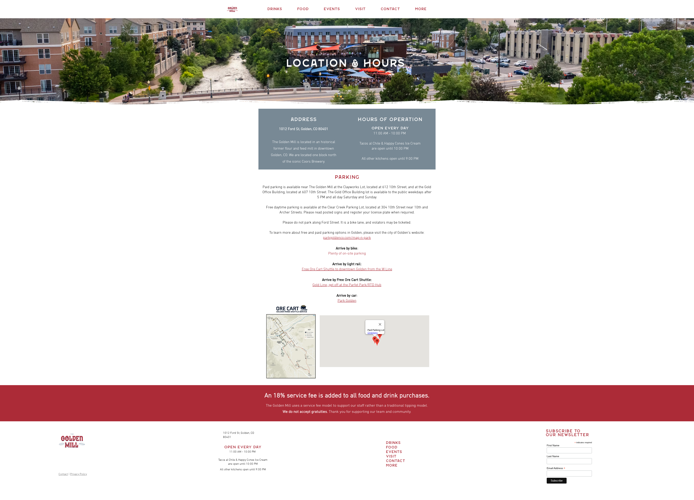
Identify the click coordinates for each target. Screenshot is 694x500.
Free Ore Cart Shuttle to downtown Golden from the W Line (347, 269)
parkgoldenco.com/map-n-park (347, 238)
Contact (63, 474)
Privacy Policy (78, 474)
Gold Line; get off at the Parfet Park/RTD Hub (346, 285)
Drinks (392, 443)
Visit (391, 456)
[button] (275, 9)
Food (391, 447)
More (391, 465)
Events (392, 452)
